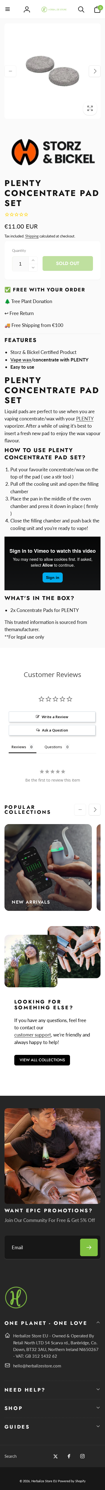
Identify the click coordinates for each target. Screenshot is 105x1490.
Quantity (19, 250)
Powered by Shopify (72, 1481)
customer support (32, 1035)
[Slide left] (10, 71)
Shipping (32, 236)
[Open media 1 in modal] (52, 71)
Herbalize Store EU (44, 1481)
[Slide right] (95, 71)
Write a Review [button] (55, 716)
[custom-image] (16, 1307)
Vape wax (20, 360)
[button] (7, 9)
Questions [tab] (53, 746)
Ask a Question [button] (55, 730)
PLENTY (85, 419)
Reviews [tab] (18, 746)
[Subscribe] (89, 1247)
